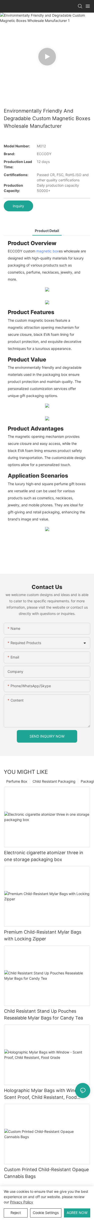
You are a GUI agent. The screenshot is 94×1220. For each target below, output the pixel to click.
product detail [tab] (47, 230)
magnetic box (47, 251)
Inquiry (18, 206)
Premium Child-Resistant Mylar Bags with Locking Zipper (42, 935)
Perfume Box (16, 781)
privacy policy (21, 1202)
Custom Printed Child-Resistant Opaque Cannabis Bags (46, 1173)
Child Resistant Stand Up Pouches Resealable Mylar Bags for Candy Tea (43, 1014)
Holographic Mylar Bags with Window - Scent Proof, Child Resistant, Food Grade (45, 1094)
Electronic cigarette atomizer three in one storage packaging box (43, 856)
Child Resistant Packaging (54, 781)
